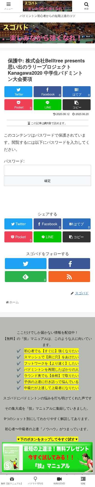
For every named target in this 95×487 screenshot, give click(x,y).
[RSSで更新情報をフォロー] (69, 276)
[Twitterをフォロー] (26, 263)
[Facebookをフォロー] (69, 263)
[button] (86, 435)
